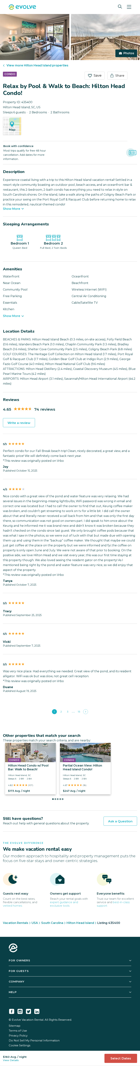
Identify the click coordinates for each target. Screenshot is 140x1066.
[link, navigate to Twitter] (28, 1011)
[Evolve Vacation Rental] (22, 7)
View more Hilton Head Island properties (37, 65)
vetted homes (12, 905)
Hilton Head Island (80, 923)
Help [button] (13, 992)
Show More (11, 209)
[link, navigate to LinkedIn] (37, 1011)
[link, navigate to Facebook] (12, 1011)
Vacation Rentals (15, 923)
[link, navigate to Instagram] (20, 1011)
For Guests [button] (19, 971)
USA (35, 923)
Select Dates (120, 1058)
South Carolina (52, 923)
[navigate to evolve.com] (13, 948)
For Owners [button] (19, 960)
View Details (11, 1060)
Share (119, 75)
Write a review (18, 423)
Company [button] (16, 981)
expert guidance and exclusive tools (64, 903)
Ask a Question (120, 821)
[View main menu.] (129, 7)
